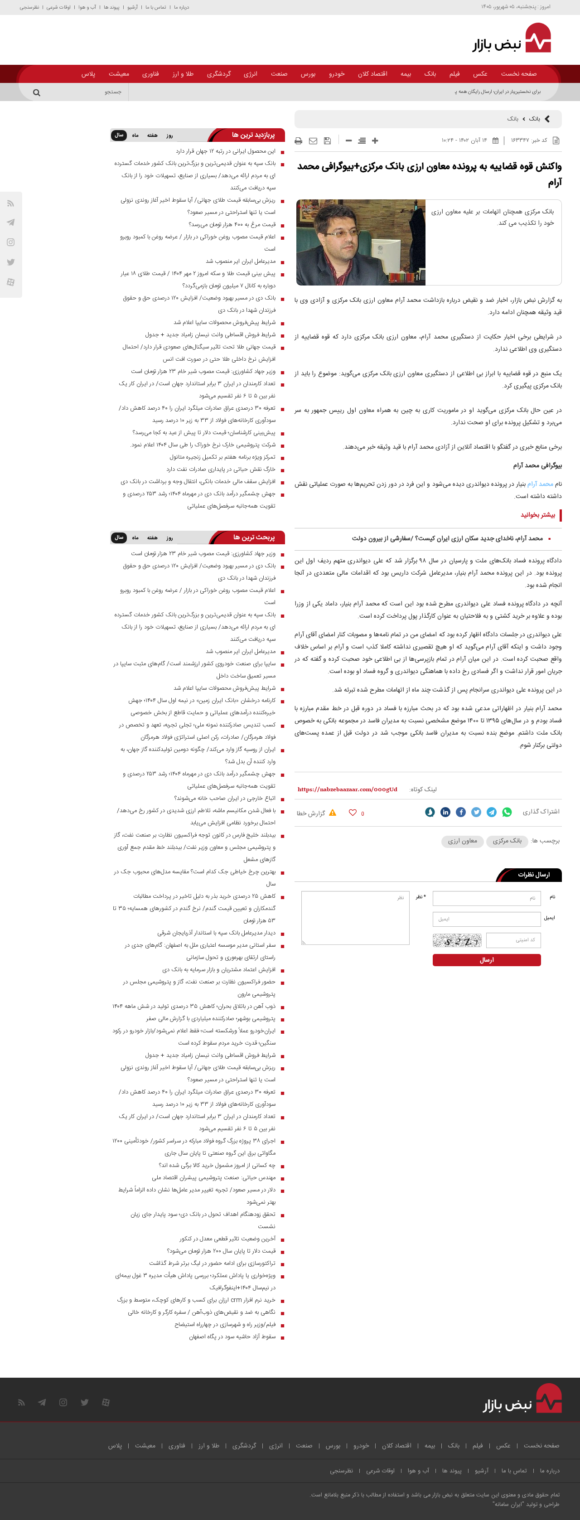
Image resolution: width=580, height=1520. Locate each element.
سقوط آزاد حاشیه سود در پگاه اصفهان (232, 1337)
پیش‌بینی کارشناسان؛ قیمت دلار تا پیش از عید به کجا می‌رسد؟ (204, 433)
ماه (135, 136)
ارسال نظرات (534, 875)
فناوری (150, 74)
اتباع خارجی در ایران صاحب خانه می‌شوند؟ (225, 799)
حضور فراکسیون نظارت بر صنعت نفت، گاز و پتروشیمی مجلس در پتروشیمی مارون (199, 988)
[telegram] (10, 222)
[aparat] (10, 282)
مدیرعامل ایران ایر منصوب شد (241, 261)
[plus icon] (375, 141)
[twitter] (476, 812)
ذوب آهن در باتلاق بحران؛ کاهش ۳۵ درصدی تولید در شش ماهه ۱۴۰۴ (194, 1007)
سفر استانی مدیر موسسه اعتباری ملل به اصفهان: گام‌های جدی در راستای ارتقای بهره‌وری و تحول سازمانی (200, 951)
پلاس (88, 74)
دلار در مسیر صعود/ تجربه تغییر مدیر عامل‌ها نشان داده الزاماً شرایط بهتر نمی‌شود (197, 1196)
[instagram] (10, 242)
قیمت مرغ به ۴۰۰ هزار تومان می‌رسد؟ (232, 225)
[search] (38, 92)
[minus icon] (349, 141)
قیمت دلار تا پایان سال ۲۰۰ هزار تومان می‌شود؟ (221, 1251)
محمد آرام (540, 484)
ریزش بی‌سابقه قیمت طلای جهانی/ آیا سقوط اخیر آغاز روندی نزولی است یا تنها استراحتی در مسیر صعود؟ (198, 206)
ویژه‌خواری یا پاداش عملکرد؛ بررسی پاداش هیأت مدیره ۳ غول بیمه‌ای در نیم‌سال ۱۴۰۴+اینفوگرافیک (195, 1282)
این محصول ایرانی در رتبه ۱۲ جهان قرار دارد (226, 151)
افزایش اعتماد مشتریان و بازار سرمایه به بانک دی (219, 970)
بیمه (406, 74)
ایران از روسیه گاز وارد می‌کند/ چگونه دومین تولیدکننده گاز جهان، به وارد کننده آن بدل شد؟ (198, 756)
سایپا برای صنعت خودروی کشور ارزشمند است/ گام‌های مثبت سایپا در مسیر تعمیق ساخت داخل (195, 670)
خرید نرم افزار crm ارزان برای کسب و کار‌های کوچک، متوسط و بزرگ (196, 1300)
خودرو (336, 74)
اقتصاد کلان (372, 74)
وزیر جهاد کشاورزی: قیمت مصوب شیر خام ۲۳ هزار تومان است (203, 372)
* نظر (421, 897)
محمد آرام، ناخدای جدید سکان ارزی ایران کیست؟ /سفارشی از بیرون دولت (447, 538)
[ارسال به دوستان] (313, 141)
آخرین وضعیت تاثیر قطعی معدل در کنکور (228, 1239)
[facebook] (461, 812)
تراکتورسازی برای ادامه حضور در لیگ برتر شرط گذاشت (212, 1263)
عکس (480, 74)
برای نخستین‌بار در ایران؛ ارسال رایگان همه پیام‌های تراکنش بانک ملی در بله (467, 92)
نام (552, 897)
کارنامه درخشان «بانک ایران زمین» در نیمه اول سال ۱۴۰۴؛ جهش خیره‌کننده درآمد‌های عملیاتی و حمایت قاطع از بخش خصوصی (202, 707)
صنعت (279, 74)
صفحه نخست (519, 74)
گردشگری (219, 74)
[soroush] (430, 812)
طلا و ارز (183, 74)
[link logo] (506, 38)
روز (170, 136)
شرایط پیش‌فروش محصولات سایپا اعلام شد (225, 323)
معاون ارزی (462, 841)
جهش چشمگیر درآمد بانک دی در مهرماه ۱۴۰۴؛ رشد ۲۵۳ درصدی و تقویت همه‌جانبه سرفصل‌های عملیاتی (199, 500)
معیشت (119, 74)
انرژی (250, 74)
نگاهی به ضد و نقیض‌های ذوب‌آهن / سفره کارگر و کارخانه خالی (202, 1312)
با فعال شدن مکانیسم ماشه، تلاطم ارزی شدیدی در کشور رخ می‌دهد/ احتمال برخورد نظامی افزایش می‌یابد (196, 817)
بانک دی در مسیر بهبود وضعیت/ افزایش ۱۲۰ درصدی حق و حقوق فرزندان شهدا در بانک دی (199, 304)
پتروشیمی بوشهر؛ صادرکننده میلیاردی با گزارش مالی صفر (211, 1019)
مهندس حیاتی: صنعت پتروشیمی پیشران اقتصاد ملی (214, 1178)
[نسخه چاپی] (298, 141)
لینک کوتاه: (423, 789)
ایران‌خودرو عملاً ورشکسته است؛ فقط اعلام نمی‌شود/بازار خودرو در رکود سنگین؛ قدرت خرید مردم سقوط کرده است (194, 1037)
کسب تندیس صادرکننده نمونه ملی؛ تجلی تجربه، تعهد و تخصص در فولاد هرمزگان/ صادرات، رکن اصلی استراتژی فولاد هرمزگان (197, 731)
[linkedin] (445, 812)
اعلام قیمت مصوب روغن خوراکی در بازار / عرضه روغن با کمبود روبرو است (198, 243)
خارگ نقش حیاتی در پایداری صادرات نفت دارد (221, 469)
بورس (308, 74)
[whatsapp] (507, 812)
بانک (430, 74)
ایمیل (550, 918)
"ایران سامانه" (508, 1505)
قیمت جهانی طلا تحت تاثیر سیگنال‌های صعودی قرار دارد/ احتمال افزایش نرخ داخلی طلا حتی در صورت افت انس (199, 353)
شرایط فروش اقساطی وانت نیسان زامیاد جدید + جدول (210, 335)
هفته (152, 136)
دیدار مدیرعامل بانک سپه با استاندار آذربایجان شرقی (216, 933)
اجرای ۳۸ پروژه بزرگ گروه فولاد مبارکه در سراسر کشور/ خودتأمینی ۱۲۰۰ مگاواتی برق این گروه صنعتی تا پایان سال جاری (194, 1147)
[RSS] (10, 203)
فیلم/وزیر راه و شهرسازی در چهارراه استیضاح (225, 1325)
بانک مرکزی (507, 841)
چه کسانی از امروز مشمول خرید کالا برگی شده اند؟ (217, 1166)
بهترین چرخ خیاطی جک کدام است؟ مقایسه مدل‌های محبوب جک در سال (195, 878)
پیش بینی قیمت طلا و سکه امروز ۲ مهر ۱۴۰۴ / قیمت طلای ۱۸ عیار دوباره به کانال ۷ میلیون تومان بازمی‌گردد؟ (198, 280)
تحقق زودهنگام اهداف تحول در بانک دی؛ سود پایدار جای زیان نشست (203, 1221)
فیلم (455, 74)
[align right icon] (362, 141)
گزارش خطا (312, 813)
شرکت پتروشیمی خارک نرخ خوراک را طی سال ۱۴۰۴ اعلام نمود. (203, 445)
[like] (353, 812)
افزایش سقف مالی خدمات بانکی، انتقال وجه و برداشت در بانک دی (198, 482)
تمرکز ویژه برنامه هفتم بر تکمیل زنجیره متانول (223, 457)
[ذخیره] (327, 141)
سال (119, 135)
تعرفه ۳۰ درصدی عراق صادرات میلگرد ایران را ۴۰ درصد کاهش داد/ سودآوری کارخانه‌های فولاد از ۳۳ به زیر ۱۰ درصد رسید (197, 414)
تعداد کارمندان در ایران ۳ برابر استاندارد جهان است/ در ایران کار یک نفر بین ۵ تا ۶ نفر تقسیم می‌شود (197, 390)
